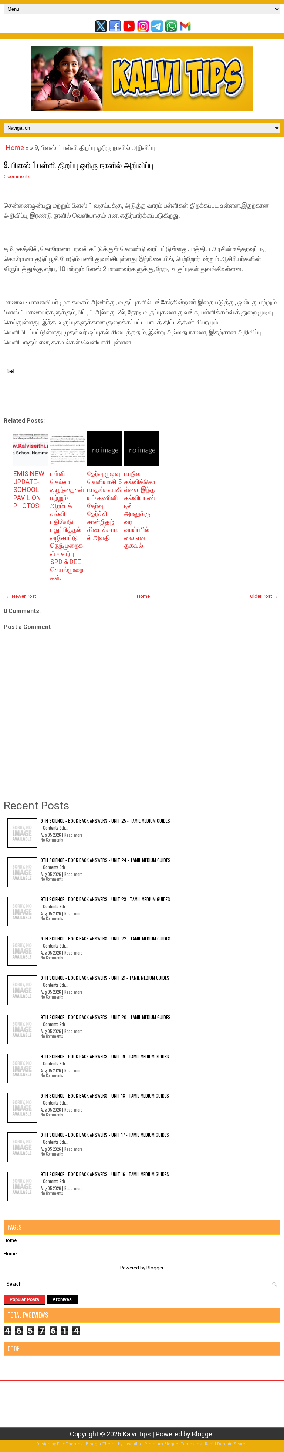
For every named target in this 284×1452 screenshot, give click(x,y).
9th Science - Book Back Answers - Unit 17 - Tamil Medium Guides (105, 1135)
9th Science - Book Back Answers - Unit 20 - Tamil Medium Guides (105, 1017)
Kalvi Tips (137, 1434)
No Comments (52, 840)
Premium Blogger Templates (173, 1444)
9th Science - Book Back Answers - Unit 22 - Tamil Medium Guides (105, 938)
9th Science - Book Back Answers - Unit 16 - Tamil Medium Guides (105, 1174)
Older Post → (264, 596)
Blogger (154, 1267)
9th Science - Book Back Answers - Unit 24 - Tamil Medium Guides (105, 860)
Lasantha (132, 1444)
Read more (73, 835)
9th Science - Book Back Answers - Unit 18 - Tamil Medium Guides (105, 1095)
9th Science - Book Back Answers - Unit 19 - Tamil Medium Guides (105, 1056)
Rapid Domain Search (226, 1444)
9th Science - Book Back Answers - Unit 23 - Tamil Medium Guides (105, 899)
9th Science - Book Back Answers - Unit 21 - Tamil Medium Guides (105, 978)
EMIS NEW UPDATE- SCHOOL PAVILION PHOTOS (28, 489)
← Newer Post (21, 596)
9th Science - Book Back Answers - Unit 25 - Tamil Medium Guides (105, 820)
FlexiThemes (69, 1444)
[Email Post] (9, 370)
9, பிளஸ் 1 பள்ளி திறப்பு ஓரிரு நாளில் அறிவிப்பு (78, 164)
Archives (62, 1299)
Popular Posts (24, 1299)
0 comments (17, 176)
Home (15, 147)
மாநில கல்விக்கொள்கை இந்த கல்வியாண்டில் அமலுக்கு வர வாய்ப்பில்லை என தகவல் (140, 509)
